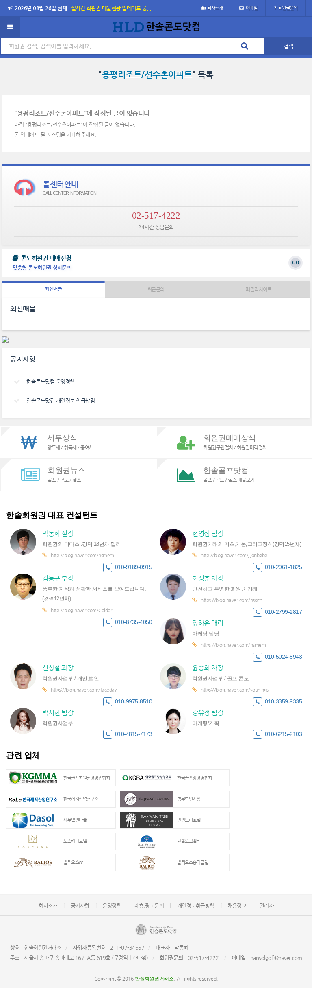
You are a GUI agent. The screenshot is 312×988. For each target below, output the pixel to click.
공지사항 (80, 906)
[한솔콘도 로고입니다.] (156, 930)
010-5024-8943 (283, 657)
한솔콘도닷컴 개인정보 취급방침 (60, 400)
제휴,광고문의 (149, 906)
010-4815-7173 (133, 734)
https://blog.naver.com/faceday (84, 689)
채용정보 (237, 906)
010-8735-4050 (133, 622)
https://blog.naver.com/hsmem (233, 645)
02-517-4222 (156, 215)
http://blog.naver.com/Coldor (81, 610)
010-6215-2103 (283, 734)
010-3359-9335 (283, 702)
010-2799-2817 (283, 612)
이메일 (252, 8)
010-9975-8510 (133, 702)
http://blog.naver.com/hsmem (82, 555)
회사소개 (215, 8)
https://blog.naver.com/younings (235, 689)
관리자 (267, 906)
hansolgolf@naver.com (276, 958)
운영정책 (111, 906)
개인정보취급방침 (195, 906)
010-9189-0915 (133, 567)
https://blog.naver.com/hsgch (231, 600)
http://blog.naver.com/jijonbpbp (234, 555)
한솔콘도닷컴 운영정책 (50, 382)
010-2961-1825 (283, 567)
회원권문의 (288, 8)
